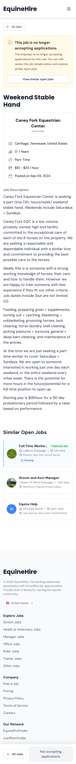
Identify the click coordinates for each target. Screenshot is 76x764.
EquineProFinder (15, 731)
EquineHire (20, 9)
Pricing (8, 691)
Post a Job (11, 684)
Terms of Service (15, 705)
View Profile (38, 131)
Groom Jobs (12, 622)
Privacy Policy (13, 698)
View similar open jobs (38, 79)
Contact (9, 713)
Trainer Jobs (12, 658)
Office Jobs (11, 644)
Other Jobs (11, 666)
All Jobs (17, 27)
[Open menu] (69, 9)
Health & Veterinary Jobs (22, 629)
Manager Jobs (13, 637)
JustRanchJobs (14, 738)
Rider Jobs (11, 651)
